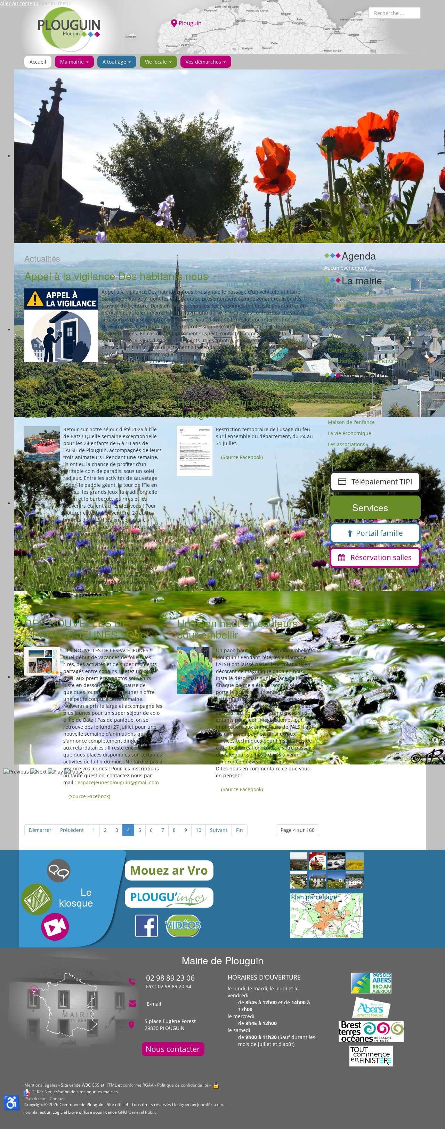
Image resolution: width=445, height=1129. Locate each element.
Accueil (38, 61)
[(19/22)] (317, 861)
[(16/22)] (355, 880)
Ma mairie (72, 61)
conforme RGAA (138, 1085)
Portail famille (378, 533)
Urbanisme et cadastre (354, 316)
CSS (95, 1085)
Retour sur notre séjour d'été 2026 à (90, 407)
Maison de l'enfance (351, 422)
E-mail (154, 1003)
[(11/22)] (336, 880)
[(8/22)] (298, 861)
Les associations (346, 444)
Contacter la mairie (350, 327)
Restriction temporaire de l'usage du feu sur (235, 407)
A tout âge (115, 61)
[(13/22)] (336, 861)
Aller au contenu (19, 3)
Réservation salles (378, 557)
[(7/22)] (317, 880)
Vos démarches (204, 61)
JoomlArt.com (210, 1104)
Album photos (344, 455)
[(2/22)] (298, 880)
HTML (111, 1085)
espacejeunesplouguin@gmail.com (118, 782)
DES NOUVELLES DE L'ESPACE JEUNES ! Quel (86, 628)
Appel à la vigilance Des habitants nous (116, 275)
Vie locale (156, 61)
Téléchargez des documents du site (369, 361)
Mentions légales (40, 1085)
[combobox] (395, 13)
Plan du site (35, 1099)
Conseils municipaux (352, 294)
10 (198, 830)
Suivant (218, 830)
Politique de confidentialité (182, 1085)
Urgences (339, 399)
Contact (57, 1099)
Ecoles (335, 411)
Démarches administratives (360, 305)
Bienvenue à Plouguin (353, 388)
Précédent (72, 830)
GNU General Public (137, 1112)
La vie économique (349, 433)
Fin (239, 830)
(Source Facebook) (127, 375)
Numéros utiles (346, 338)
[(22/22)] (355, 861)
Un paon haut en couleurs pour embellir (237, 628)
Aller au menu (55, 3)
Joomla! (31, 1112)
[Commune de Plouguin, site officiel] (69, 29)
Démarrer (40, 830)
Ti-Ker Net (41, 1092)
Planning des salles (350, 349)
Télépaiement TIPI (379, 481)
